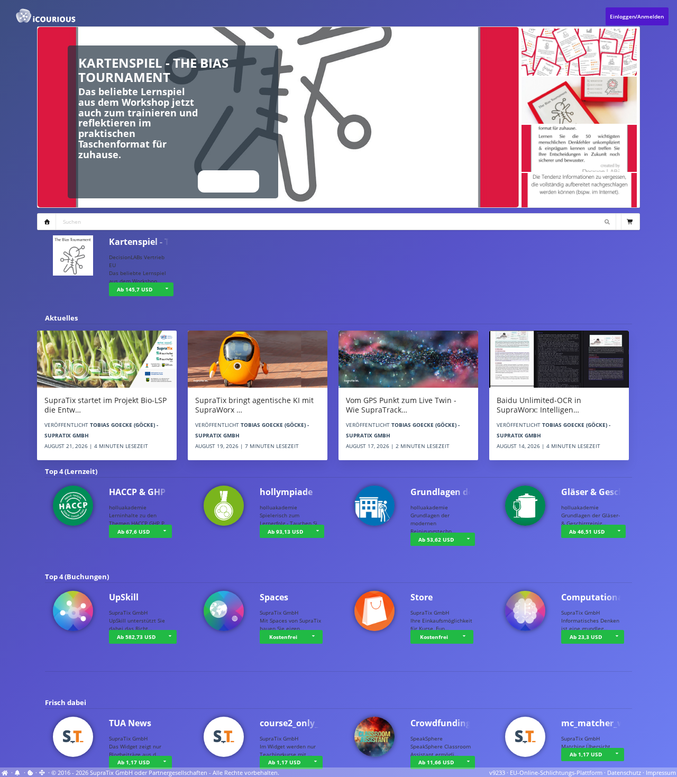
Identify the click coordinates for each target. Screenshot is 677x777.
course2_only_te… (297, 723)
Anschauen (228, 181)
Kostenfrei (283, 637)
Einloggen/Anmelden (637, 16)
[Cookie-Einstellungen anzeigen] (30, 772)
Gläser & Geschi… (597, 492)
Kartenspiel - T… (143, 242)
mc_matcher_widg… (603, 723)
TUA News (130, 723)
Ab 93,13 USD (285, 531)
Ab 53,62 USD (436, 539)
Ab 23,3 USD (586, 637)
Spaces (274, 597)
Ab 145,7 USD (134, 289)
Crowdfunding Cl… (449, 723)
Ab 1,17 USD (133, 762)
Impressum (661, 772)
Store (421, 597)
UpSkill (124, 597)
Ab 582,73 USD (136, 637)
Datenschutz (624, 772)
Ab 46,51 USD (587, 531)
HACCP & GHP (137, 492)
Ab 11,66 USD (436, 762)
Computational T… (600, 597)
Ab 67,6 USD (133, 531)
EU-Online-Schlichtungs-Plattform (556, 772)
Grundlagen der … (448, 492)
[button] (166, 289)
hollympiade (286, 492)
